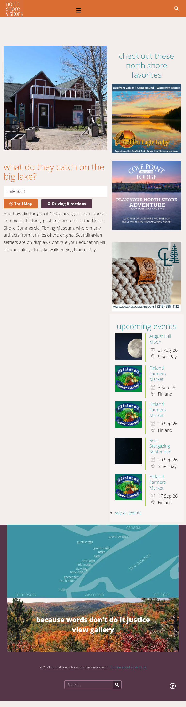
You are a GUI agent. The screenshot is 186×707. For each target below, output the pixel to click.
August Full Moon (160, 339)
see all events (128, 513)
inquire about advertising (128, 667)
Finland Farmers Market (157, 373)
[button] (79, 10)
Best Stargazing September (160, 446)
